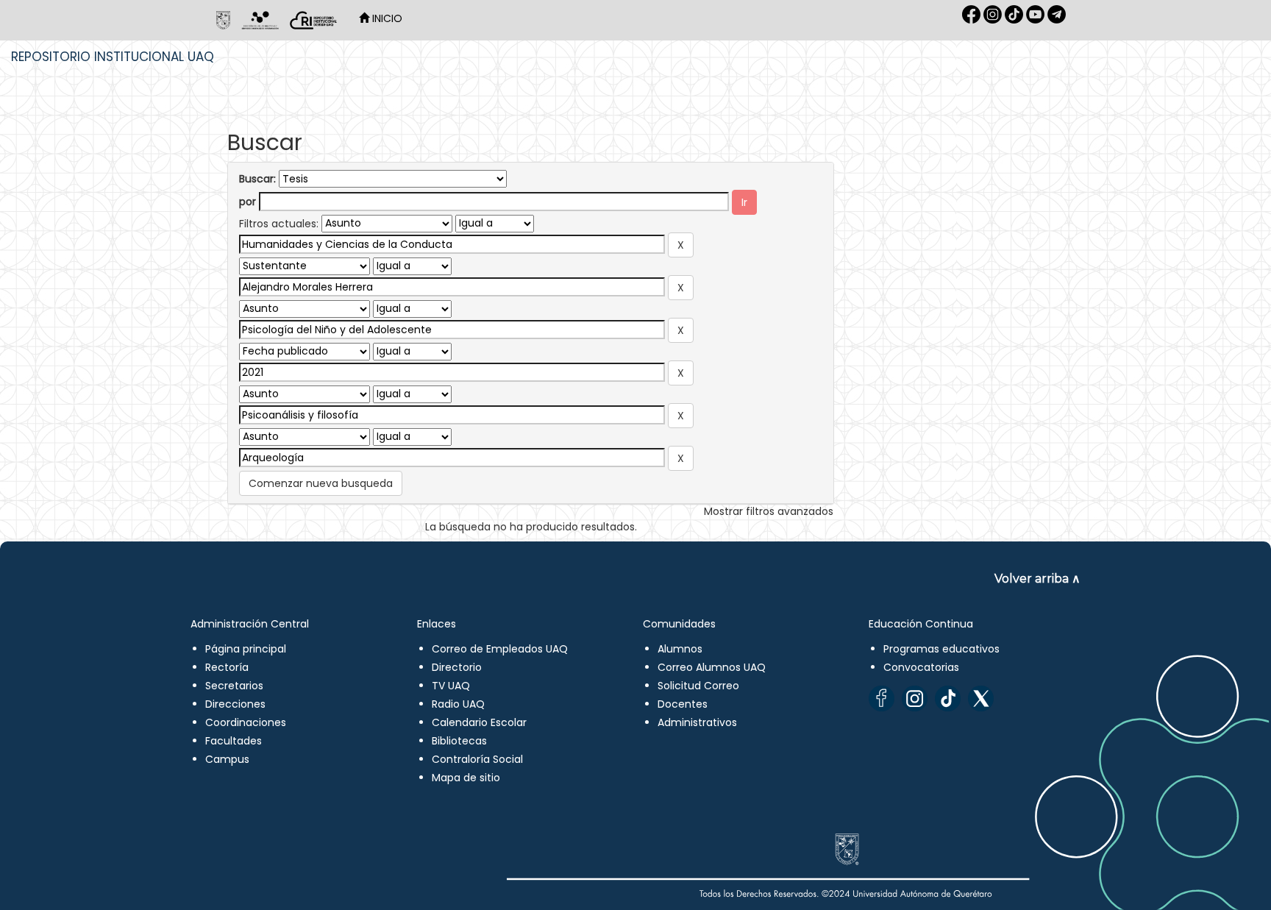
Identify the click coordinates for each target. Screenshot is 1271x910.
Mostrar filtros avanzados (768, 511)
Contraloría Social (477, 759)
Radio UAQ (458, 704)
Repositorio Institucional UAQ (112, 56)
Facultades (233, 740)
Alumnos (680, 648)
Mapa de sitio (466, 777)
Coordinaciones (245, 722)
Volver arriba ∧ (1037, 579)
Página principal (245, 648)
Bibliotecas (459, 740)
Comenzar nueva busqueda (321, 483)
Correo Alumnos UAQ (712, 667)
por (247, 201)
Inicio (385, 18)
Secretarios (234, 685)
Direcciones (235, 704)
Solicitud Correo (698, 685)
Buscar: (257, 178)
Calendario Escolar (479, 722)
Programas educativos (941, 648)
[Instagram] (915, 698)
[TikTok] (948, 698)
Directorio (457, 667)
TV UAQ (451, 685)
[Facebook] (881, 698)
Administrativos (697, 722)
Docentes (683, 704)
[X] (981, 698)
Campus (227, 759)
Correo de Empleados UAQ (500, 648)
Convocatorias (921, 667)
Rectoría (227, 667)
